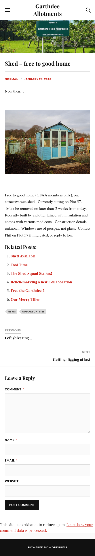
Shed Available (23, 256)
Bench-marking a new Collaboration (41, 282)
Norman (12, 79)
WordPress (58, 547)
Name (11, 439)
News (12, 311)
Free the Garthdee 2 (27, 290)
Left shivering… (18, 337)
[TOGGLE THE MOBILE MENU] (7, 10)
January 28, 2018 (37, 79)
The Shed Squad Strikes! (31, 273)
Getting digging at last (71, 359)
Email (11, 460)
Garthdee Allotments (47, 9)
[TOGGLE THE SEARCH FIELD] (87, 10)
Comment (14, 389)
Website (12, 481)
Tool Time (19, 265)
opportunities (33, 311)
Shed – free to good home (37, 63)
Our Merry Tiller (25, 299)
